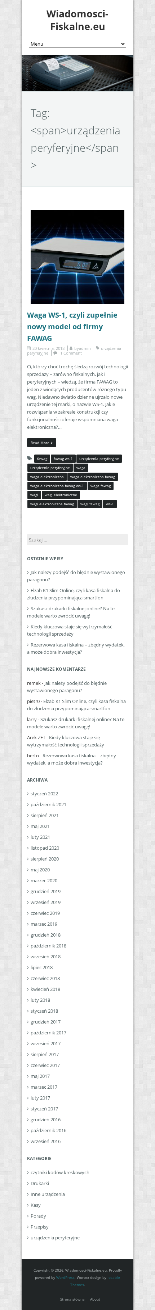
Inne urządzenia (48, 1194)
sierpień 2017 (45, 1054)
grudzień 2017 (46, 1021)
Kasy (36, 1205)
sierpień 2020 (45, 858)
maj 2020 (40, 869)
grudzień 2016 (46, 1119)
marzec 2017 (44, 1087)
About (95, 1299)
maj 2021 (40, 826)
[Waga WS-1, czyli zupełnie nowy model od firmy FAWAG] (77, 213)
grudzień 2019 (46, 891)
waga (80, 467)
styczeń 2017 (44, 1108)
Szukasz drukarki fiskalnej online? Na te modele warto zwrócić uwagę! (71, 612)
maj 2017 (40, 1076)
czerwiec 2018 (45, 978)
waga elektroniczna (47, 476)
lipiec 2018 (42, 967)
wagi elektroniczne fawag (52, 503)
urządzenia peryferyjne (99, 458)
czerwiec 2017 (45, 1065)
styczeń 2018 (44, 1011)
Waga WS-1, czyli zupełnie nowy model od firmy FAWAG (72, 326)
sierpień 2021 (45, 815)
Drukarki (40, 1183)
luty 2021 (40, 837)
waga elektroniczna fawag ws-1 (57, 485)
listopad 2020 (45, 848)
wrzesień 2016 (46, 1141)
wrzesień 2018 (46, 956)
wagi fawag (89, 503)
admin (85, 348)
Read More (40, 442)
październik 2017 (48, 1032)
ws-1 (110, 503)
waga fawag (100, 485)
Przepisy (40, 1226)
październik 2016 (48, 1130)
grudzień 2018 (46, 935)
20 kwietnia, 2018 (48, 348)
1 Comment (71, 353)
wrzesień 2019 (46, 902)
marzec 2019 (44, 924)
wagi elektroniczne (61, 494)
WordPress (65, 1277)
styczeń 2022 (44, 793)
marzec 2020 (44, 880)
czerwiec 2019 (45, 913)
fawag (42, 458)
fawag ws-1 (63, 458)
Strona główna (72, 1299)
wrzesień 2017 (46, 1043)
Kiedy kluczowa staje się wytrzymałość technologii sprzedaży (69, 630)
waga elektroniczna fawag (92, 476)
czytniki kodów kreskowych (60, 1172)
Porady (38, 1216)
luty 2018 (40, 1000)
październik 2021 (48, 804)
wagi (34, 494)
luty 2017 (40, 1098)
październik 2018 (48, 945)
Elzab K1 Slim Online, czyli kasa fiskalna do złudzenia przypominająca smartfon (73, 594)
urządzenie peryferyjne (50, 467)
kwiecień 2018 (45, 989)
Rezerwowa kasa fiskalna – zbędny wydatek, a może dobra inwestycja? (76, 648)
